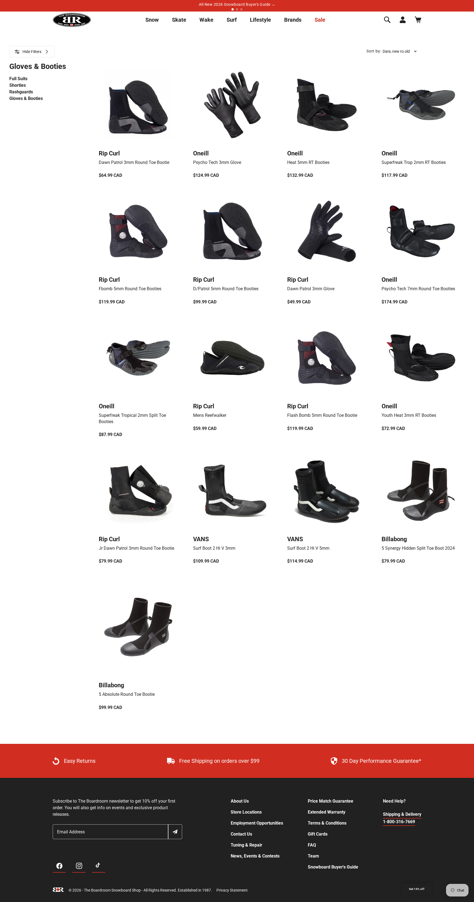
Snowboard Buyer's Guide (333, 867)
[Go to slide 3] (241, 9)
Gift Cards (318, 834)
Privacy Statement (232, 890)
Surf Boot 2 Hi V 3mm (214, 548)
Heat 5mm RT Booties (308, 162)
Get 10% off (416, 888)
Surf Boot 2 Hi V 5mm (308, 548)
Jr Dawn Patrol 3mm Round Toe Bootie (136, 548)
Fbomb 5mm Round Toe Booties (130, 288)
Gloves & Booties (26, 98)
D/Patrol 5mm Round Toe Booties (225, 288)
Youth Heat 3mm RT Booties (409, 415)
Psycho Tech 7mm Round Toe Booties (418, 288)
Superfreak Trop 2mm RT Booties (414, 162)
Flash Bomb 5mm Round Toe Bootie (322, 415)
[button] (387, 20)
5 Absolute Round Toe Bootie (127, 694)
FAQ (312, 845)
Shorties (17, 85)
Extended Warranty (326, 812)
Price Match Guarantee (330, 801)
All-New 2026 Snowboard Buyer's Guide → (237, 4)
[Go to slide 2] (237, 9)
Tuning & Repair (246, 845)
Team (313, 856)
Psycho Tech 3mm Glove (217, 162)
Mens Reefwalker (209, 415)
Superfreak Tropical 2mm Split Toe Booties (132, 418)
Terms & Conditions (327, 823)
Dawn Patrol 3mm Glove (310, 288)
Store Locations (246, 812)
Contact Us (241, 834)
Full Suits (18, 78)
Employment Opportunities (257, 823)
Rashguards (21, 91)
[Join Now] (175, 831)
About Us (240, 801)
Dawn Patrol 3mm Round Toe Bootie (134, 162)
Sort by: (373, 51)
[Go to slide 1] (233, 9)
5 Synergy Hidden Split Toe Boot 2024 (418, 548)
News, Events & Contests (255, 856)
